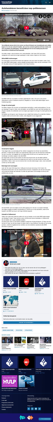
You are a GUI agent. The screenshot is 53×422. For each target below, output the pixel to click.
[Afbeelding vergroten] (50, 67)
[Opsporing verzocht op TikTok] (39, 408)
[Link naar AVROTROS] (22, 418)
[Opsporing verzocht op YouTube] (36, 408)
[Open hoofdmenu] (49, 2)
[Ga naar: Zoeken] (46, 2)
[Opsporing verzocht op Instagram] (32, 408)
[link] (8, 330)
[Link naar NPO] (30, 418)
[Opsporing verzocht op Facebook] (28, 408)
